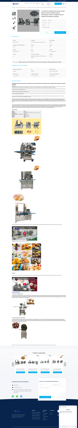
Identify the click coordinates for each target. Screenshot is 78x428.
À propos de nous (38, 4)
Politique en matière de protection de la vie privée (18, 426)
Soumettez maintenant (45, 397)
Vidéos (34, 3)
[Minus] (75, 406)
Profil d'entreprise (45, 413)
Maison (14, 7)
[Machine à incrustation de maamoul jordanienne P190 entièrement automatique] (45, 361)
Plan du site (44, 418)
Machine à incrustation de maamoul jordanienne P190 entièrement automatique (45, 370)
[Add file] (60, 427)
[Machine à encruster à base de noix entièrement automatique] (57, 361)
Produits (30, 3)
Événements (49, 3)
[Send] (75, 427)
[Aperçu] (15, 3)
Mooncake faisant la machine (22, 7)
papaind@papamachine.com (18, 387)
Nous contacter (42, 4)
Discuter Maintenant (58, 3)
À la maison (26, 3)
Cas (50, 412)
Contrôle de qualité (45, 416)
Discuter (47, 32)
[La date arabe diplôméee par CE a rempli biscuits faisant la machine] (20, 361)
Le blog (48, 4)
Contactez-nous (45, 419)
